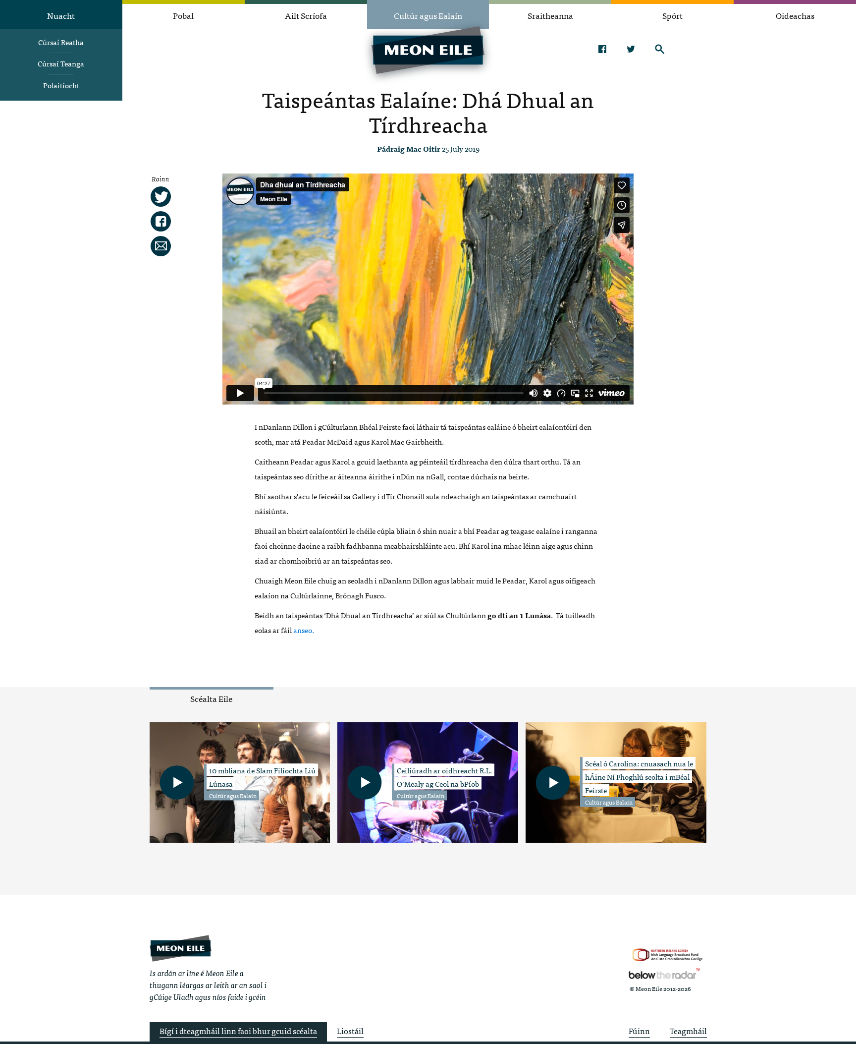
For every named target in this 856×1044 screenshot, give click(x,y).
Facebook (602, 49)
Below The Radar (664, 973)
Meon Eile (181, 948)
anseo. (303, 630)
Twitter (631, 49)
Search (659, 49)
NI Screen (667, 955)
